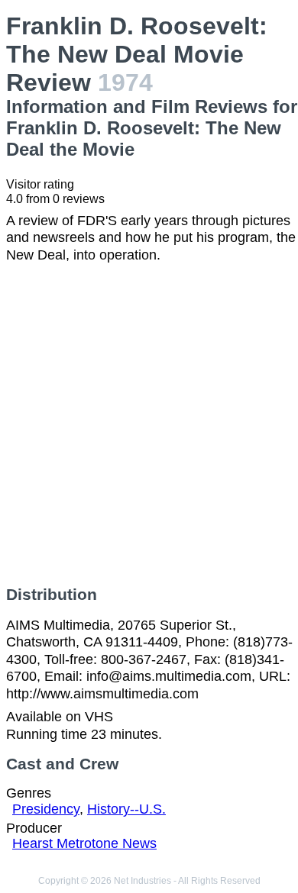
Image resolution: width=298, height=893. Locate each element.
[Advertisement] (149, 424)
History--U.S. (126, 809)
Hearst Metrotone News (84, 843)
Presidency (45, 809)
